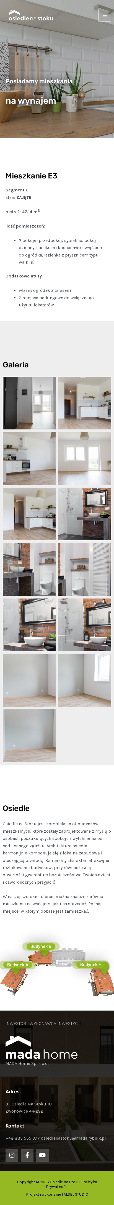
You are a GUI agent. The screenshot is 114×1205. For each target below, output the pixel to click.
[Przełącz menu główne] (105, 15)
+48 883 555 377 (23, 1138)
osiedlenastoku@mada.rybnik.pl (73, 1138)
